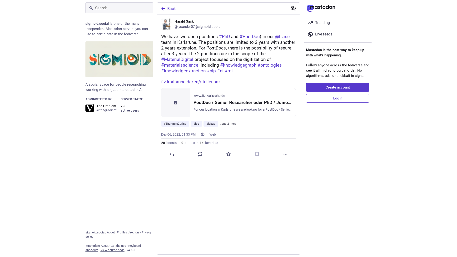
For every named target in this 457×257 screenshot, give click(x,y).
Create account (338, 87)
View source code (112, 250)
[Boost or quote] (200, 154)
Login (337, 98)
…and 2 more (228, 123)
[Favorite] (228, 154)
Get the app (118, 245)
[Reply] (171, 154)
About (111, 232)
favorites (209, 143)
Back (171, 8)
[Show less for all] (293, 8)
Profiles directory (128, 232)
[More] (285, 155)
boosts (169, 143)
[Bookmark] (257, 154)
